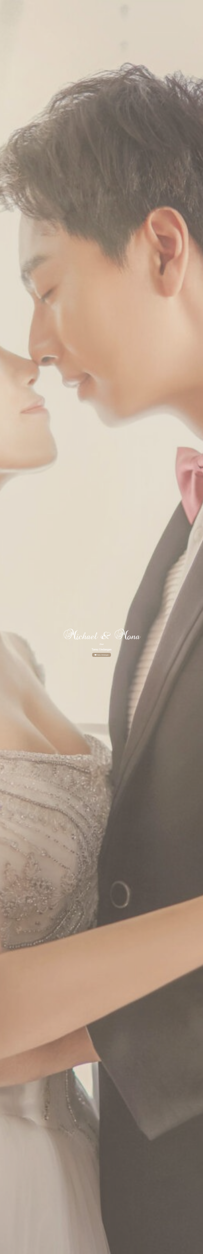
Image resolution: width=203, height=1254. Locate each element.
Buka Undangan (102, 655)
